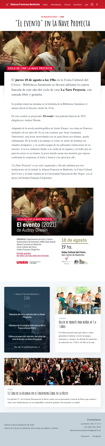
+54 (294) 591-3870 (92, 427)
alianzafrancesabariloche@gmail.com (85, 430)
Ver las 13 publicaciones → (27, 347)
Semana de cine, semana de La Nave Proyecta (27, 315)
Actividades (56, 5)
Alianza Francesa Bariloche (25, 4)
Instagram (96, 436)
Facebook (85, 436)
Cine (62, 17)
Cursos (67, 5)
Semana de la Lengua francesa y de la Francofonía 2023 (27, 326)
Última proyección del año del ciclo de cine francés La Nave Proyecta (26, 337)
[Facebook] (98, 4)
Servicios (78, 5)
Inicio (45, 5)
